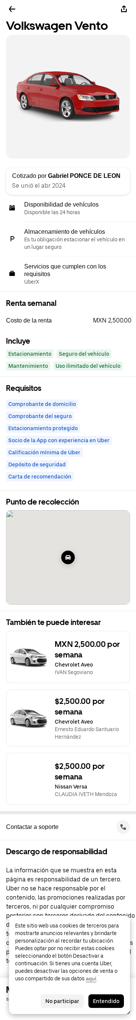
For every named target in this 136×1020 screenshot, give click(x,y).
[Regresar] (12, 9)
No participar (62, 1001)
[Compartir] (124, 9)
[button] (71, 321)
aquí (91, 978)
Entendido (106, 1001)
